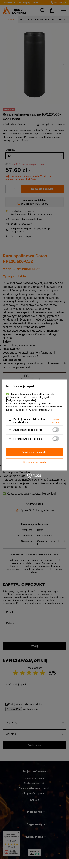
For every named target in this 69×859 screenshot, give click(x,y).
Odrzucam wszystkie (34, 462)
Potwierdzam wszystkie (34, 452)
